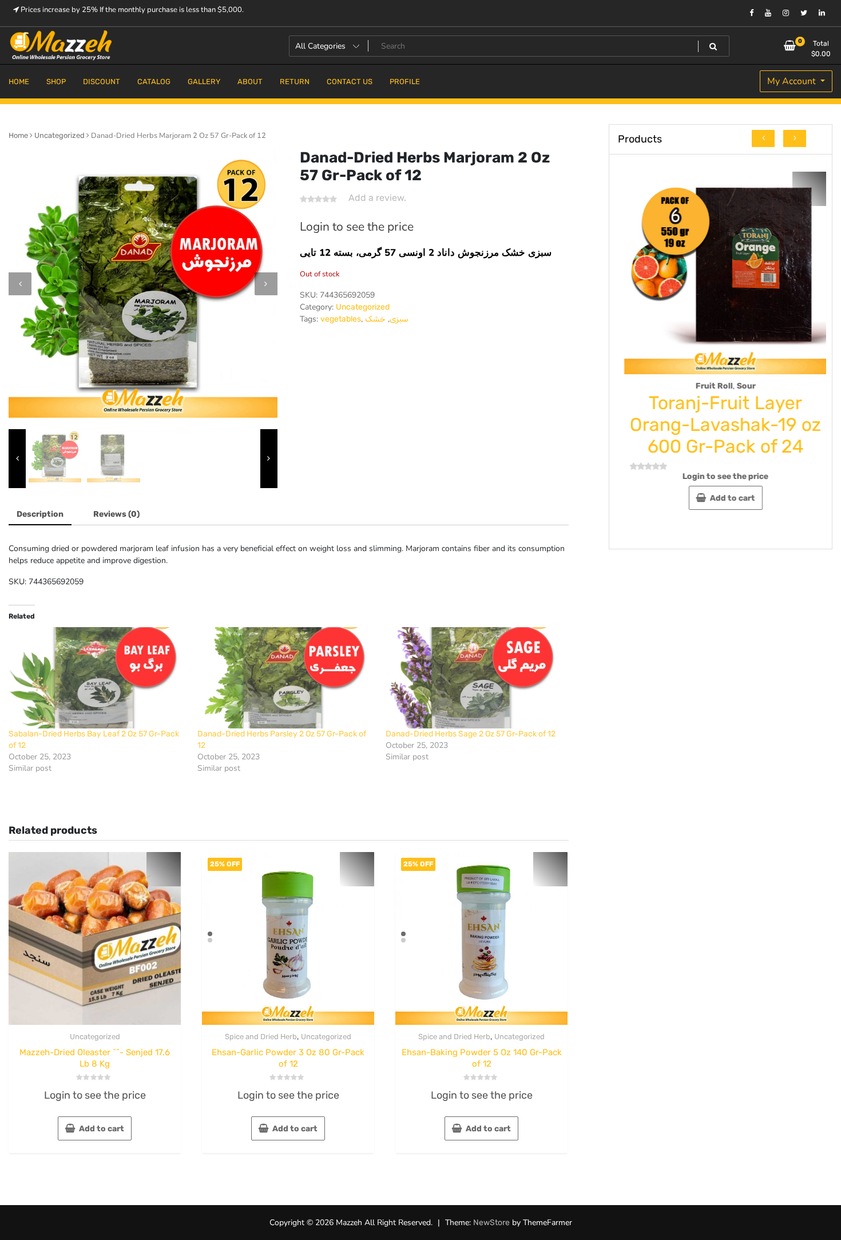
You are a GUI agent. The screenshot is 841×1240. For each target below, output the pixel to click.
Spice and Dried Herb (261, 1036)
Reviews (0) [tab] (116, 514)
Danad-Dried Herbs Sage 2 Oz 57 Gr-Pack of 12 (471, 734)
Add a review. (377, 197)
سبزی (399, 319)
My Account (792, 81)
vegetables (340, 319)
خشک (375, 319)
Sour (745, 386)
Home (18, 135)
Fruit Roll (713, 386)
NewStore (491, 1222)
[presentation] (20, 283)
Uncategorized (59, 135)
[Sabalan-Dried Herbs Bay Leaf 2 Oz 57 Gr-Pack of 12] (97, 677)
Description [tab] (40, 514)
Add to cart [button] (101, 1129)
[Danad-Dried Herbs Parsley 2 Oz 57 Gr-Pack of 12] (286, 677)
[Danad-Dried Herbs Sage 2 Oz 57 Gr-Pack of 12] (474, 677)
